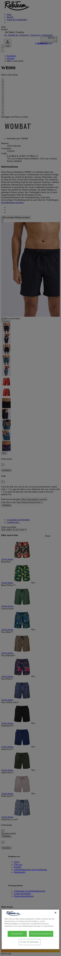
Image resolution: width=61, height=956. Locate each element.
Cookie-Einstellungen (29, 942)
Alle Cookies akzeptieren (41, 934)
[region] (30, 929)
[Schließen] (55, 913)
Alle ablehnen (17, 934)
